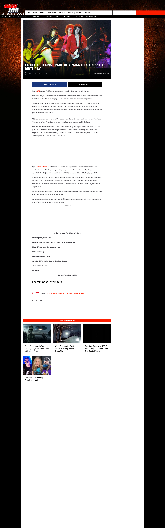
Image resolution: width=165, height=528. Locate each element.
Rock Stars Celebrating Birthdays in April (34, 378)
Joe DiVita (31, 73)
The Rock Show (34, 17)
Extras (70, 13)
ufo (41, 301)
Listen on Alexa (91, 17)
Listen (42, 13)
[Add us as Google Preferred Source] (119, 12)
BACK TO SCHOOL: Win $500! (20, 17)
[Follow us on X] (129, 12)
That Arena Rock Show (63, 17)
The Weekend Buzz (47, 17)
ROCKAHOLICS (52, 13)
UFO (38, 91)
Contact (78, 13)
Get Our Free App (78, 17)
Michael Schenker (42, 167)
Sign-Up (87, 13)
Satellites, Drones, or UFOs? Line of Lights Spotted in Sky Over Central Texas (96, 348)
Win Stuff (62, 13)
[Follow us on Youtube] (134, 12)
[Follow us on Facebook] (124, 12)
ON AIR (35, 13)
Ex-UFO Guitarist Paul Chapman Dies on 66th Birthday (65, 293)
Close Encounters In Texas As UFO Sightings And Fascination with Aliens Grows (37, 348)
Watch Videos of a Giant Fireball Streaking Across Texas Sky (64, 348)
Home (28, 13)
